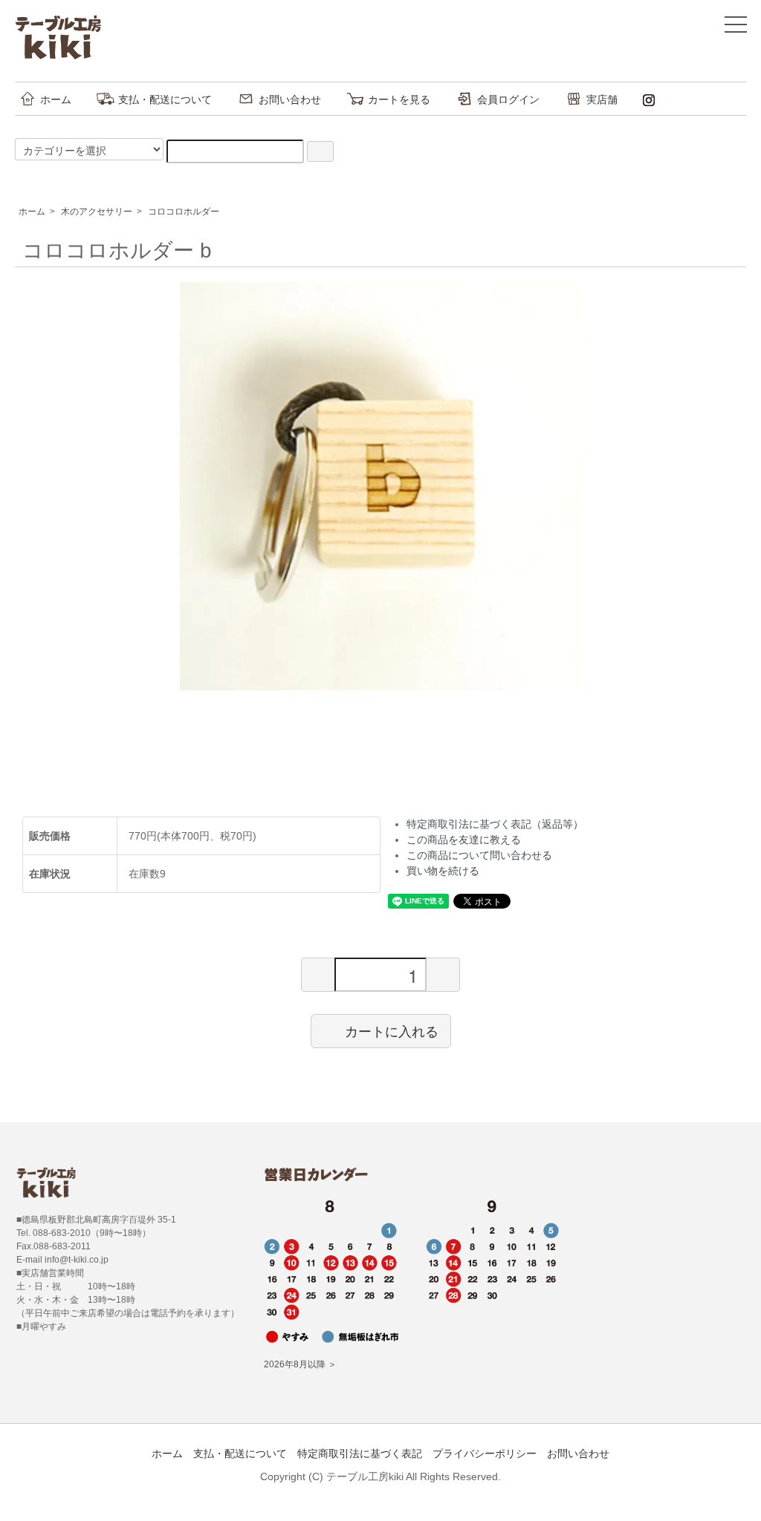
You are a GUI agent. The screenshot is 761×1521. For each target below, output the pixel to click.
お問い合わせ (290, 99)
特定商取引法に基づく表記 (359, 1453)
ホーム (55, 99)
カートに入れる (391, 1030)
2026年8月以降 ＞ (300, 1364)
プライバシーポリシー (485, 1453)
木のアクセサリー (96, 211)
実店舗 (602, 99)
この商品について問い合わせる (479, 855)
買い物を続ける (443, 871)
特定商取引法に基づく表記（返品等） (495, 824)
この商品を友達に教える (464, 839)
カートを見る (399, 99)
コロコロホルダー (183, 211)
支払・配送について (165, 99)
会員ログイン (508, 99)
